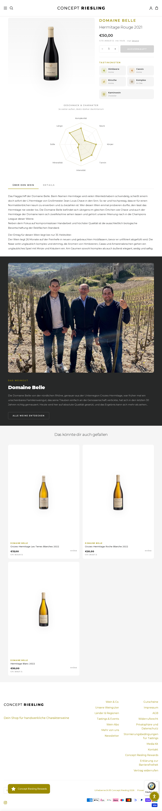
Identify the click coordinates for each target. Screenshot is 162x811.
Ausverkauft (137, 49)
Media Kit (152, 743)
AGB (155, 713)
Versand (135, 40)
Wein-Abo (112, 724)
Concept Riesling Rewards (141, 755)
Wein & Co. (112, 701)
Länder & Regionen (107, 713)
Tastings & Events (108, 718)
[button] (154, 796)
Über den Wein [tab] (23, 185)
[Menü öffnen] (3, 8)
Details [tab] (49, 185)
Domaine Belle (117, 20)
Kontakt (153, 749)
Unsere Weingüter (107, 707)
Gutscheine (150, 701)
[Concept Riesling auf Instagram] (5, 802)
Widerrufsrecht (148, 718)
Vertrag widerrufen (146, 770)
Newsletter (112, 735)
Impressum (151, 707)
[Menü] (157, 782)
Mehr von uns (110, 730)
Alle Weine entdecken (29, 415)
